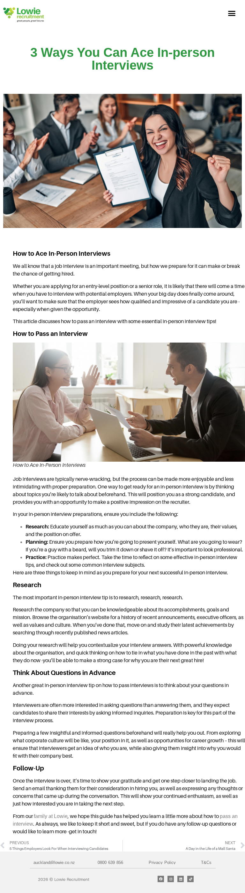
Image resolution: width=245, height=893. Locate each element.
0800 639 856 (110, 862)
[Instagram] (170, 879)
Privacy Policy (162, 862)
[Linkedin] (180, 879)
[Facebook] (161, 879)
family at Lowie (51, 816)
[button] (232, 13)
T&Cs (206, 862)
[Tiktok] (190, 879)
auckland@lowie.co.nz (54, 862)
